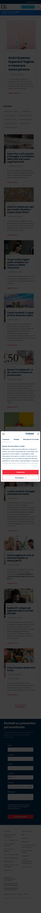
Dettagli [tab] (16, 439)
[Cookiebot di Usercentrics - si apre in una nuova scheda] (26, 434)
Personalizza (19, 478)
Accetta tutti (20, 472)
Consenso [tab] (6, 439)
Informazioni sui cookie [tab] (31, 439)
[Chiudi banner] (38, 434)
